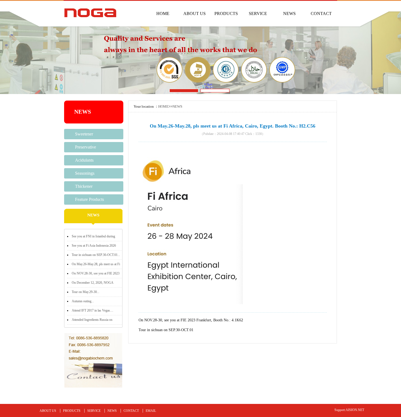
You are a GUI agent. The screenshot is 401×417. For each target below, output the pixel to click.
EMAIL (151, 411)
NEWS (289, 13)
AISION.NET (355, 410)
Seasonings (84, 173)
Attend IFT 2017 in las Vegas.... (92, 310)
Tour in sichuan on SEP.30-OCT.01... (96, 255)
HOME (162, 13)
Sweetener (84, 134)
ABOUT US (194, 13)
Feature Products (89, 199)
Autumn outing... (83, 301)
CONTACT (321, 13)
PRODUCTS (226, 13)
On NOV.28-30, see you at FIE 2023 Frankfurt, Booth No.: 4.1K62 (191, 320)
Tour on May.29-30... (85, 292)
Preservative (85, 147)
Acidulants (84, 160)
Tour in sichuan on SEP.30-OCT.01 (166, 330)
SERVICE (258, 13)
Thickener (83, 186)
